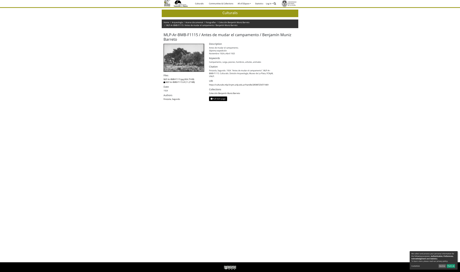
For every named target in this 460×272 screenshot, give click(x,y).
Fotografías (211, 22)
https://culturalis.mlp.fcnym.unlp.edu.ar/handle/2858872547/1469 (238, 84)
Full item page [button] (219, 98)
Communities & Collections (221, 3)
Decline (442, 266)
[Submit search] (274, 3)
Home (166, 22)
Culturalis (199, 3)
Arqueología (177, 22)
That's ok (450, 266)
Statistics (259, 3)
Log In (268, 3)
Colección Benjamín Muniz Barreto (234, 22)
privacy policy (442, 261)
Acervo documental (194, 22)
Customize (415, 266)
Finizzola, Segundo (172, 99)
